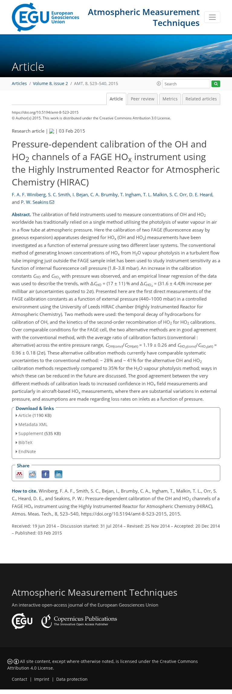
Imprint (41, 679)
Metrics (170, 99)
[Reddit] (32, 474)
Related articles (201, 99)
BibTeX (25, 442)
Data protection (72, 679)
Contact (19, 679)
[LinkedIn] (58, 474)
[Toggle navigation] (212, 17)
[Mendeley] (19, 474)
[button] (159, 83)
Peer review (142, 99)
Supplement (30, 433)
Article (116, 99)
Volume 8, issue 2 (50, 83)
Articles (19, 83)
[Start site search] (215, 83)
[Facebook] (45, 474)
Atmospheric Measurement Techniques (144, 17)
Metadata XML (32, 424)
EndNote (27, 451)
